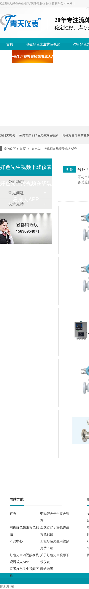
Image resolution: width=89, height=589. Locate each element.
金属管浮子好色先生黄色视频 (38, 135)
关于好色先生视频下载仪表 (54, 558)
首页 (9, 44)
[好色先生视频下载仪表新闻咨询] (20, 30)
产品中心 (16, 541)
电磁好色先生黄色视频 (43, 44)
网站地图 (46, 569)
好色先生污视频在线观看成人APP (32, 56)
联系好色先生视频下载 (24, 572)
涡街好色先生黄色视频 (24, 531)
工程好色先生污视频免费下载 (54, 544)
